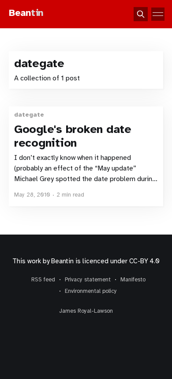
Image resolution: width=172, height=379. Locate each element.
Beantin (62, 261)
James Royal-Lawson (86, 311)
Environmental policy (91, 291)
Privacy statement (88, 279)
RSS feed (43, 279)
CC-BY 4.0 (144, 261)
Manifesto (133, 279)
